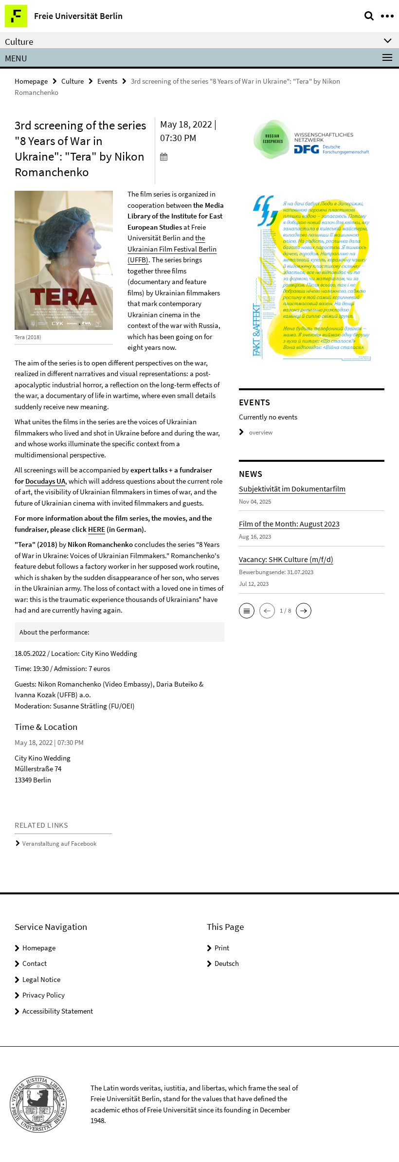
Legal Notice (41, 979)
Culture (72, 81)
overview (260, 432)
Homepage (31, 81)
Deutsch (227, 963)
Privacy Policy (43, 994)
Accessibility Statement (57, 1011)
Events (107, 81)
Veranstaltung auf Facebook (59, 843)
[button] (246, 610)
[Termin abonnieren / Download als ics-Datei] (192, 156)
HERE (96, 529)
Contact (34, 963)
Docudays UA (45, 481)
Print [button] (222, 947)
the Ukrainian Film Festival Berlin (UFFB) (172, 248)
